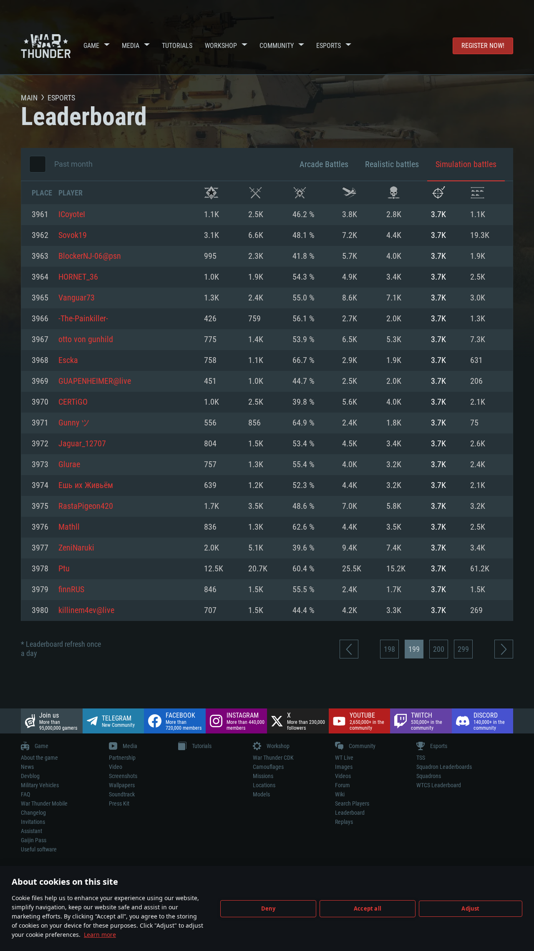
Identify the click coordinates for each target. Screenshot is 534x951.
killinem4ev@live (86, 610)
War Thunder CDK (273, 757)
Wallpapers (122, 785)
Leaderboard (350, 812)
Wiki (340, 794)
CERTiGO (73, 402)
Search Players (352, 803)
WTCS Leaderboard (438, 785)
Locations (264, 785)
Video (115, 766)
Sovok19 (72, 235)
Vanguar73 (76, 298)
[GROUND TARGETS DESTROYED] (477, 192)
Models (261, 794)
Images (344, 766)
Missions (263, 776)
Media (130, 46)
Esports (328, 46)
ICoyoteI (71, 214)
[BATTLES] (255, 192)
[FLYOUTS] (349, 192)
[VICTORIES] (211, 192)
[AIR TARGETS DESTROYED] (438, 192)
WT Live (344, 757)
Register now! (482, 46)
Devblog (30, 776)
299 (463, 649)
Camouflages (268, 766)
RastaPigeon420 (85, 506)
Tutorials (177, 46)
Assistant (31, 831)
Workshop (221, 46)
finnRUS (71, 590)
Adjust (470, 908)
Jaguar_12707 (82, 444)
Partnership (122, 757)
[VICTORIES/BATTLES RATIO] (299, 192)
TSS (420, 757)
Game (91, 46)
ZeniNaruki (76, 548)
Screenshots (123, 776)
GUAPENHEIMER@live (94, 381)
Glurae (69, 464)
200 (438, 649)
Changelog (33, 812)
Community (276, 46)
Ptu (64, 569)
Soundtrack (122, 794)
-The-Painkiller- (83, 319)
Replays (344, 821)
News (27, 766)
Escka (68, 360)
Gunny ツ (74, 423)
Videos (343, 776)
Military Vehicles (40, 785)
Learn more (100, 934)
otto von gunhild (85, 339)
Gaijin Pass (33, 840)
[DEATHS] (393, 192)
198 (389, 649)
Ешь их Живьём (85, 485)
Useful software (39, 849)
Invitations (33, 821)
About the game (39, 757)
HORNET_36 (78, 277)
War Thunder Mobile (44, 803)
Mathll (69, 527)
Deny (268, 908)
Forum (342, 785)
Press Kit (119, 803)
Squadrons (428, 776)
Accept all (367, 908)
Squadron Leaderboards (444, 766)
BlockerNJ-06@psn (89, 256)
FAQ (25, 794)
